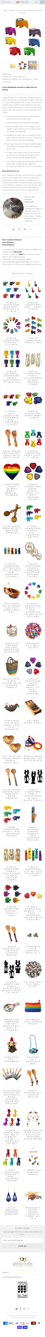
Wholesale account (16, 87)
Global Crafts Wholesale (19, 1315)
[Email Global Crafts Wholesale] (28, 1309)
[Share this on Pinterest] (25, 229)
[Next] (40, 37)
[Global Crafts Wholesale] (22, 2)
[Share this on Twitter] (13, 229)
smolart (29, 202)
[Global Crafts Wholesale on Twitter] (16, 1309)
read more (28, 221)
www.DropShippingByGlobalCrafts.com (17, 262)
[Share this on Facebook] (19, 229)
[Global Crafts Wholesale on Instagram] (24, 1309)
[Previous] (4, 37)
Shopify (32, 1317)
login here (30, 87)
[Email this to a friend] (30, 229)
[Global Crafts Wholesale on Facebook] (20, 1309)
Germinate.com (16, 1317)
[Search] (37, 2)
